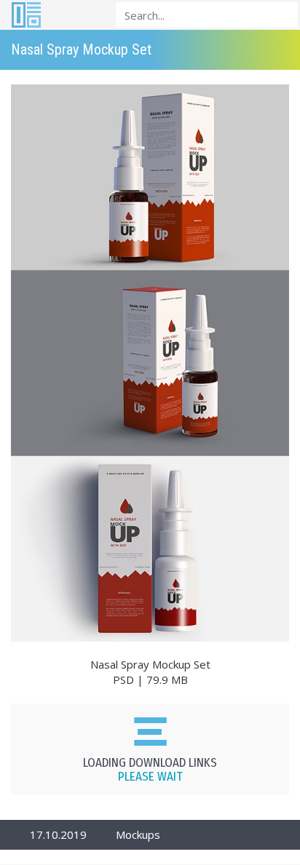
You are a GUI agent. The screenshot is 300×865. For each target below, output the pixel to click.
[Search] (282, 14)
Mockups (138, 834)
